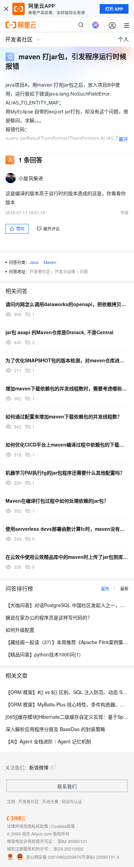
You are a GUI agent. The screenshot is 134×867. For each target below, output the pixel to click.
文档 (11, 801)
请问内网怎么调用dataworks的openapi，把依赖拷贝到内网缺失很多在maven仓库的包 (67, 304)
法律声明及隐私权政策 (27, 826)
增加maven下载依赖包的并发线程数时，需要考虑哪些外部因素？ (67, 388)
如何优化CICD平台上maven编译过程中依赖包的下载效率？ (67, 444)
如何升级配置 (19, 629)
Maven (50, 262)
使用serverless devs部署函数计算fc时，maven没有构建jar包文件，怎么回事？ (67, 528)
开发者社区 (40, 271)
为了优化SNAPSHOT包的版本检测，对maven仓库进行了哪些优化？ (67, 360)
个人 (123, 39)
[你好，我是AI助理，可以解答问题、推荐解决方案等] (95, 25)
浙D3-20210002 (68, 849)
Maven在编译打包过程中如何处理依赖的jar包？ (57, 500)
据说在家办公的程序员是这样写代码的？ (48, 617)
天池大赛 (50, 801)
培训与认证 (72, 801)
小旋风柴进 (31, 178)
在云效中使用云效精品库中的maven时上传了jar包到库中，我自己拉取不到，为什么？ (67, 556)
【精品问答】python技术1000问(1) (43, 654)
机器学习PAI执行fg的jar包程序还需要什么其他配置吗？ (65, 472)
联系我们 (67, 786)
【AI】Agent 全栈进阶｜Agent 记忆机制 (48, 741)
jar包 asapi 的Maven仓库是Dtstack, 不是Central (59, 332)
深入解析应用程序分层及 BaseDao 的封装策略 (55, 729)
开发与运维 (65, 271)
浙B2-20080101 (72, 841)
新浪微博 (38, 767)
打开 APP (114, 9)
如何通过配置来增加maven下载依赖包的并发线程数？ (63, 416)
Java (34, 262)
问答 (84, 271)
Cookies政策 (63, 826)
